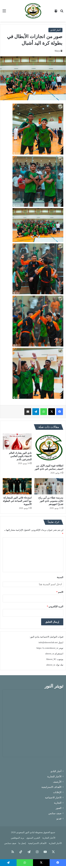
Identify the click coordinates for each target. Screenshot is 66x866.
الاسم (59, 592)
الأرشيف (57, 782)
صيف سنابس (54, 813)
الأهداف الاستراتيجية (51, 787)
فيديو (59, 818)
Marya (57, 51)
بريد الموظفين (17, 837)
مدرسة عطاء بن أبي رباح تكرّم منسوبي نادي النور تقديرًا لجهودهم (50, 500)
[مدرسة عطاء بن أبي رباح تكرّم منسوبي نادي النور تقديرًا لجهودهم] (48, 486)
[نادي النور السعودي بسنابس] (33, 10)
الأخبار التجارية (54, 776)
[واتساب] (43, 411)
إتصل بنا (22, 843)
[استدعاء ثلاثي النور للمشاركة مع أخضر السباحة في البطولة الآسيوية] (17, 486)
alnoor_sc (49, 653)
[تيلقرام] (35, 411)
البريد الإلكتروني (55, 606)
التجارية (57, 803)
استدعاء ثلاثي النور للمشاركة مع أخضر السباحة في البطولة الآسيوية (17, 500)
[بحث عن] (61, 12)
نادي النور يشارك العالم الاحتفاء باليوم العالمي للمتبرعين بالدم (20, 456)
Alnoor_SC (51, 659)
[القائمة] (4, 12)
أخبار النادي (55, 30)
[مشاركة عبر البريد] (27, 411)
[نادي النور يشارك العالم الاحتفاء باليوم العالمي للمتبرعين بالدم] (17, 441)
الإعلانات (57, 792)
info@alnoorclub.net (48, 642)
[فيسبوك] (59, 411)
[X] (51, 411)
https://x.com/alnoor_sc (47, 648)
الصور (58, 808)
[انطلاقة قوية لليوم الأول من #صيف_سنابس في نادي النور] (48, 447)
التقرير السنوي (33, 837)
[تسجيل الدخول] (56, 12)
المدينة (60, 577)
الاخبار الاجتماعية (53, 797)
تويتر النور (54, 685)
